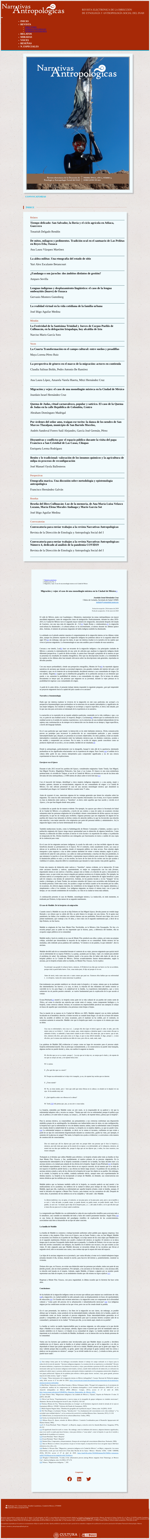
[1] (116, 591)
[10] (105, 751)
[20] (106, 1302)
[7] (55, 674)
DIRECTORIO (31, 27)
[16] (117, 1216)
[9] (94, 743)
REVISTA (25, 24)
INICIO (24, 21)
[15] (109, 1164)
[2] (82, 624)
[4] (48, 640)
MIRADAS (26, 37)
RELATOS (26, 33)
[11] (99, 776)
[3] (108, 624)
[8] (92, 718)
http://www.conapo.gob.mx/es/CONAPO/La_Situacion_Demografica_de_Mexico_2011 (67, 1392)
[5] (61, 649)
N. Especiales (29, 46)
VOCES (24, 40)
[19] (51, 1299)
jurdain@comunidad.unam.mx (107, 602)
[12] (52, 1000)
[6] (101, 667)
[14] (41, 1130)
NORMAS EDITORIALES (35, 29)
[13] (52, 1104)
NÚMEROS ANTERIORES (36, 31)
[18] (41, 1297)
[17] (109, 1273)
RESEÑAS (26, 43)
